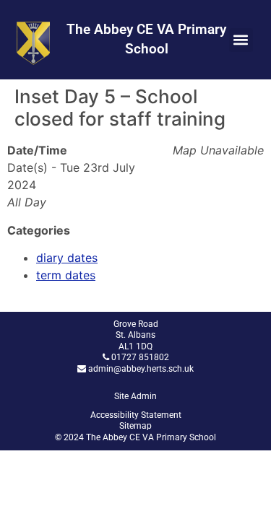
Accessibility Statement (135, 415)
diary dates (67, 257)
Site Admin (135, 396)
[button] (241, 40)
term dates (65, 275)
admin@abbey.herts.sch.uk (141, 369)
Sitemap (135, 426)
